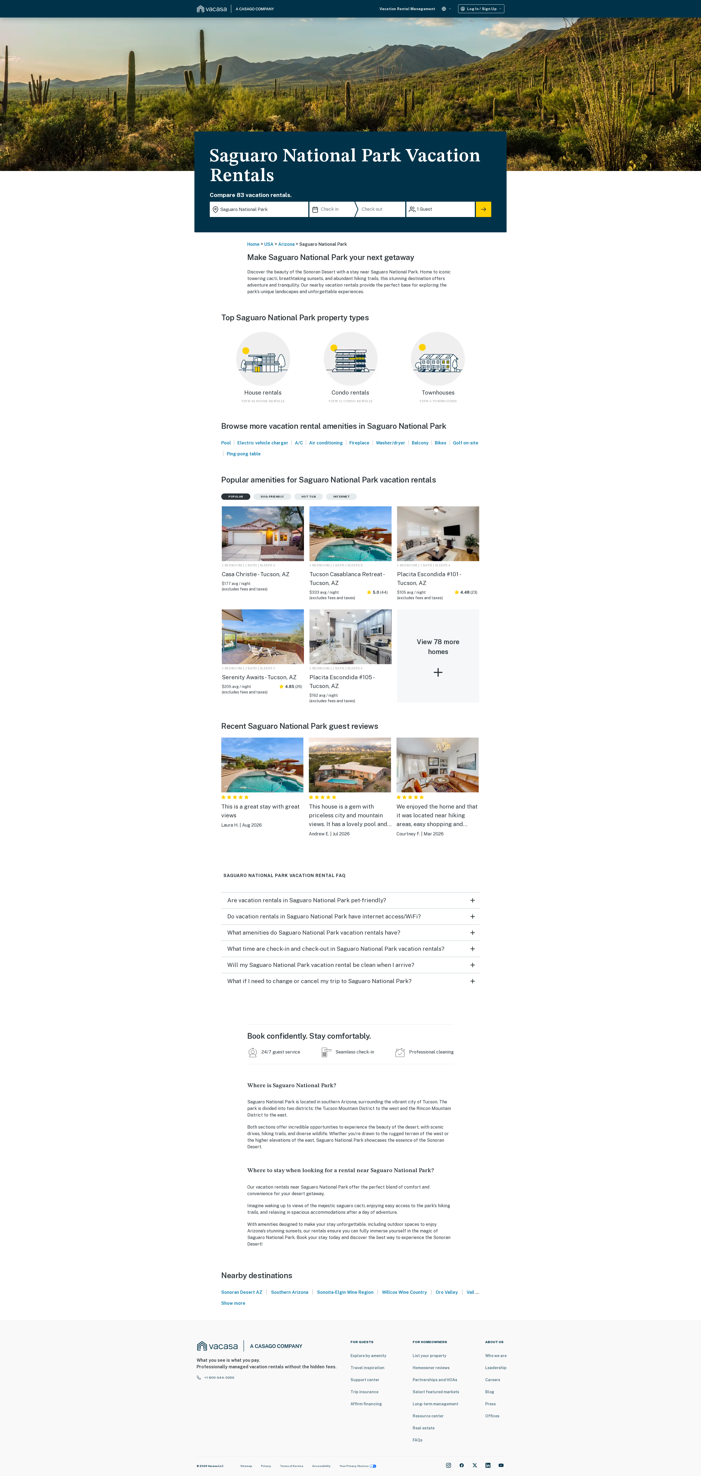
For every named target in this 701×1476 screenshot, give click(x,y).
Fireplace (359, 443)
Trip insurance (364, 1392)
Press (490, 1404)
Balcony (420, 443)
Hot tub (308, 496)
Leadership (496, 1368)
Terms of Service (291, 1466)
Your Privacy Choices (354, 1466)
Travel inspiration (367, 1368)
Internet (341, 496)
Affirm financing (366, 1404)
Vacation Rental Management (407, 9)
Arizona (286, 244)
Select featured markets (436, 1392)
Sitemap (246, 1466)
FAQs (418, 1440)
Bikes (440, 443)
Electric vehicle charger (262, 443)
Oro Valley (447, 1292)
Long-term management (435, 1404)
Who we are (496, 1356)
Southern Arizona (289, 1292)
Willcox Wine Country (404, 1292)
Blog (489, 1392)
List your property (429, 1356)
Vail (470, 1292)
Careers (492, 1380)
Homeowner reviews (431, 1368)
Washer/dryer (390, 443)
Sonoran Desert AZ (241, 1292)
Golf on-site (465, 443)
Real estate (424, 1428)
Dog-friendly (272, 496)
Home (253, 244)
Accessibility (321, 1466)
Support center (364, 1380)
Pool (226, 443)
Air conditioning (326, 443)
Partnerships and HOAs (435, 1380)
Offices (492, 1416)
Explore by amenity (368, 1356)
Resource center (428, 1416)
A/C (299, 443)
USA (269, 244)
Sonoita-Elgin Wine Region (345, 1292)
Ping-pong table (244, 453)
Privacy (266, 1466)
